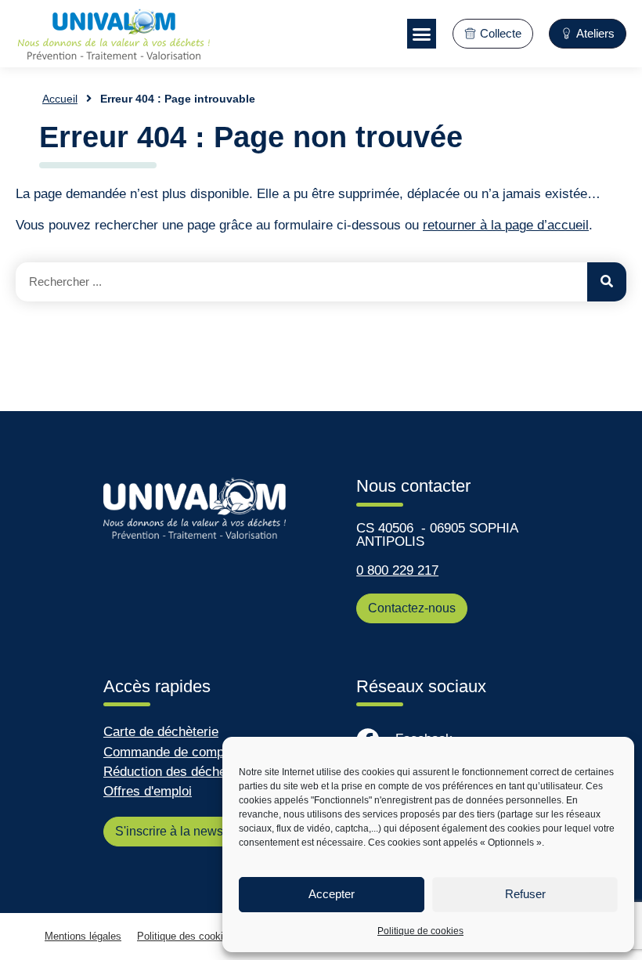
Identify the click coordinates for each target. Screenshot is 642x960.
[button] (422, 34)
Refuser (525, 893)
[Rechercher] (606, 281)
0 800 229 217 (397, 570)
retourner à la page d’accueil (506, 225)
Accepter (331, 893)
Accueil (60, 98)
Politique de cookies (420, 931)
